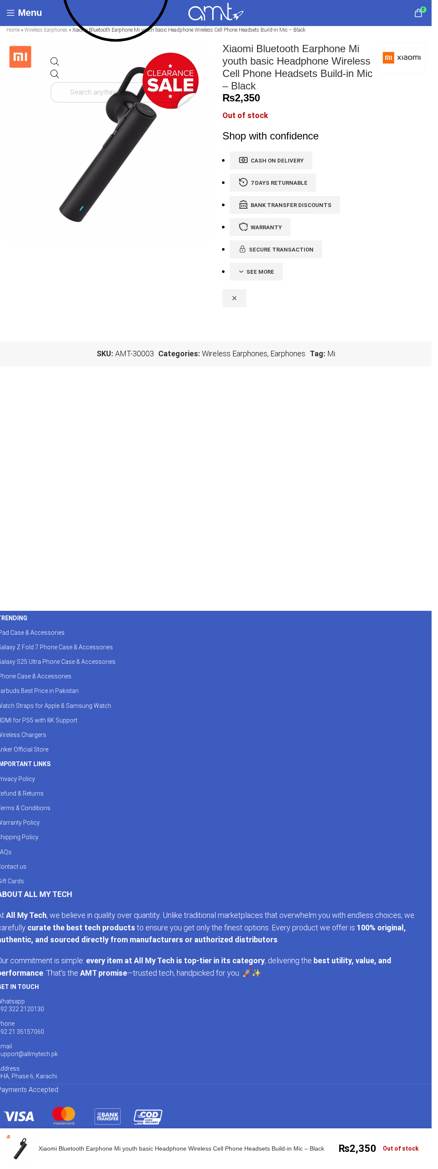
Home (13, 30)
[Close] (234, 298)
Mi (331, 353)
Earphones (287, 353)
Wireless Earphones (46, 30)
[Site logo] (216, 12)
